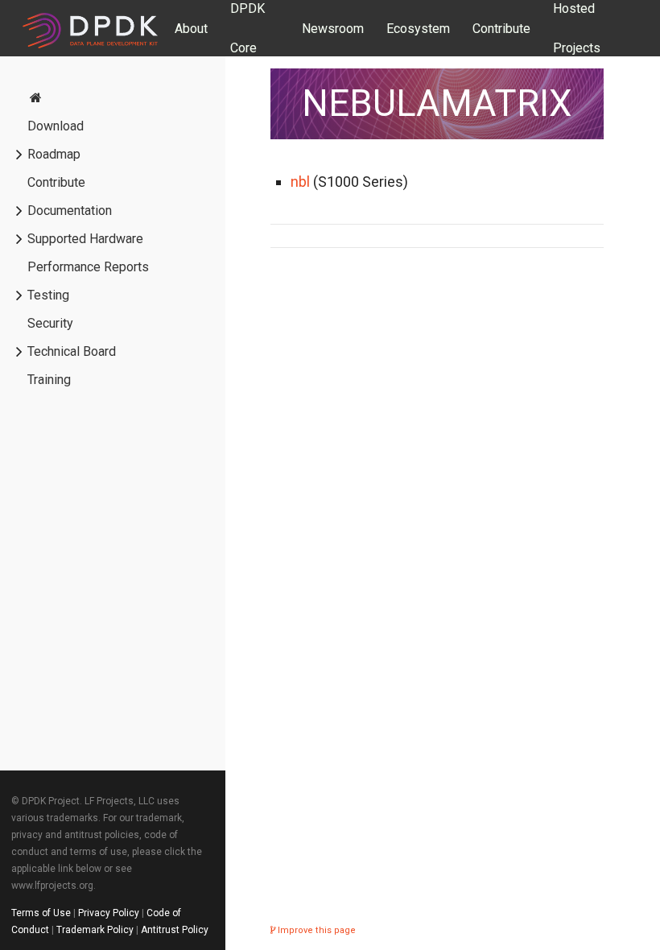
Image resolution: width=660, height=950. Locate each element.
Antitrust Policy (174, 930)
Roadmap (53, 154)
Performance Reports (88, 267)
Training (49, 379)
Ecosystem (418, 28)
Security (50, 323)
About (191, 28)
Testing (48, 295)
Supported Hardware (85, 238)
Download (55, 126)
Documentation (69, 210)
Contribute (501, 28)
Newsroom (333, 28)
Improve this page (315, 930)
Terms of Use (41, 913)
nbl (300, 181)
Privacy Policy (108, 913)
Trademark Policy (95, 930)
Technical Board (71, 351)
